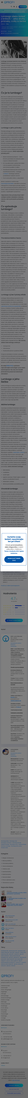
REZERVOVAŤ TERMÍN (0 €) (14, 559)
